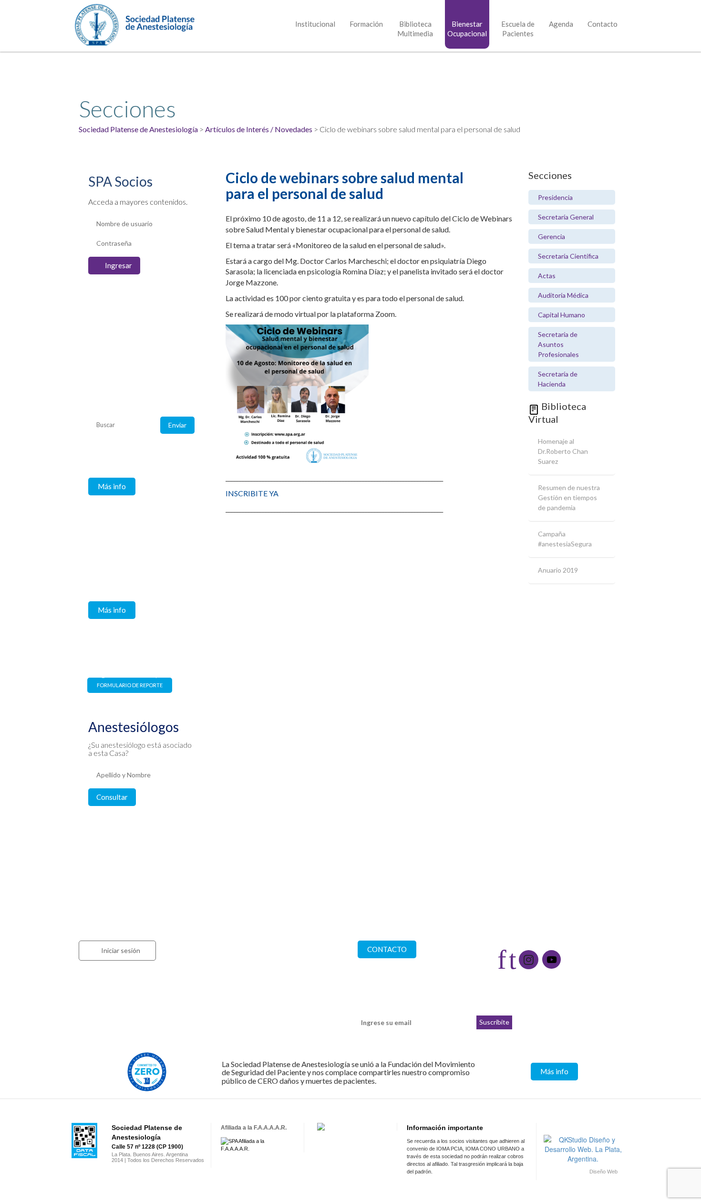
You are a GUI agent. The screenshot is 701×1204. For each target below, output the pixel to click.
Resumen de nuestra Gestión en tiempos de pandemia (569, 497)
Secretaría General (566, 217)
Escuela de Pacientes (518, 29)
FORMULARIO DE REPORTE (130, 685)
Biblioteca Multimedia (415, 29)
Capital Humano (561, 315)
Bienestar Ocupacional (467, 29)
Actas (547, 276)
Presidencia (555, 197)
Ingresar (118, 265)
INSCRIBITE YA (252, 493)
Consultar (112, 797)
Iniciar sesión (120, 950)
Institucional (315, 24)
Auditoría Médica (563, 295)
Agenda (561, 24)
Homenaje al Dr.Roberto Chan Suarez (563, 451)
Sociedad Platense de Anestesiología (138, 129)
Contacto (603, 24)
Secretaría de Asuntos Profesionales (558, 344)
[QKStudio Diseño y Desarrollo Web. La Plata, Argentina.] (583, 1149)
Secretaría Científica (568, 256)
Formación (366, 24)
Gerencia (551, 236)
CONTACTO (387, 949)
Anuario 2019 (558, 570)
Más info (112, 486)
